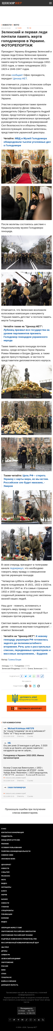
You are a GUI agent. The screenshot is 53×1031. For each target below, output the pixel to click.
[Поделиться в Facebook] (21, 676)
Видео (4, 883)
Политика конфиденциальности (15, 851)
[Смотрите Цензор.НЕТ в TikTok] (26, 1019)
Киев (3, 970)
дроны (4, 951)
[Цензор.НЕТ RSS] (43, 1019)
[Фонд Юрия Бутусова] (26, 698)
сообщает (17, 75)
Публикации (6, 914)
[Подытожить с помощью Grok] (38, 686)
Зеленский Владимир (14, 668)
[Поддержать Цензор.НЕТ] (26, 708)
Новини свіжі (7, 855)
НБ (9, 743)
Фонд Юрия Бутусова (10, 840)
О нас (3, 829)
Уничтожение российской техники (17, 935)
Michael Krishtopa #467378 (21, 728)
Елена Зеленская (37, 668)
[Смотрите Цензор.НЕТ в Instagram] (30, 1019)
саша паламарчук (17, 787)
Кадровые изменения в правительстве (19, 939)
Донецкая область (9, 985)
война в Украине (8, 981)
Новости (7, 25)
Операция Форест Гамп (11, 928)
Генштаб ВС (6, 977)
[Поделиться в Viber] (38, 676)
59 (30, 28)
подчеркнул (16, 568)
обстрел (5, 947)
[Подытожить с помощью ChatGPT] (26, 686)
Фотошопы (6, 887)
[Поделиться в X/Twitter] (25, 676)
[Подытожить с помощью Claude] (30, 686)
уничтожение (7, 962)
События (5, 872)
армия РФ (5, 955)
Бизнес (4, 899)
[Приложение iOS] (38, 1019)
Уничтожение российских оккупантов (18, 931)
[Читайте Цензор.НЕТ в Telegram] (18, 1019)
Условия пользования (11, 847)
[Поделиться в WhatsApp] (34, 676)
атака (3, 974)
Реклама (5, 844)
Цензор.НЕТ (20, 78)
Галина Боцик (14, 660)
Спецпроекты (7, 910)
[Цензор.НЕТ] (12, 3)
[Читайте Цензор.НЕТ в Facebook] (10, 1019)
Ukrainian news (8, 859)
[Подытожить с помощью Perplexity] (34, 686)
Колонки (5, 918)
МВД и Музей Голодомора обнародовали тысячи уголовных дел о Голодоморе (27, 142)
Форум (4, 895)
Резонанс (5, 876)
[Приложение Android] (34, 1019)
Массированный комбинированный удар (20, 943)
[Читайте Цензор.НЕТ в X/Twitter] (14, 1019)
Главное (5, 907)
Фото (16, 25)
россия (4, 966)
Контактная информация (12, 832)
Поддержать (6, 836)
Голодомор (22, 666)
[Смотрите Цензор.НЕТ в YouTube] (22, 1019)
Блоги (4, 891)
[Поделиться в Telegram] (29, 676)
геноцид (8, 666)
